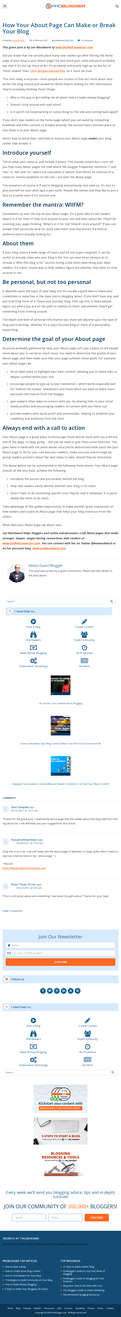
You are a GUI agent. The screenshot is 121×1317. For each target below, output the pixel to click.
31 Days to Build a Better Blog (78, 1266)
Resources (49, 1308)
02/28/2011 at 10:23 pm (29, 843)
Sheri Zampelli (19, 807)
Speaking (79, 1308)
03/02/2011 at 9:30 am (29, 888)
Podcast (27, 1308)
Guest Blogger (18, 40)
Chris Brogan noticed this (47, 71)
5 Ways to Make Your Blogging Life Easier (26, 1289)
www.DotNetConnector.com (74, 47)
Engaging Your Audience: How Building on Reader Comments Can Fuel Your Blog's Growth (60, 784)
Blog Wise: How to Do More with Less (82, 1285)
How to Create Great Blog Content (22, 1271)
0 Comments (87, 40)
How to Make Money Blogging (20, 1284)
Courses (68, 1308)
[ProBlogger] (65, 6)
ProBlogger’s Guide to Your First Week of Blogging (84, 1272)
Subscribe (60, 962)
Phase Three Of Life (23, 884)
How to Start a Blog (15, 1266)
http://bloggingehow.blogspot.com (24, 868)
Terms (100, 1308)
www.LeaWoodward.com (49, 548)
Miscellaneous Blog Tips (62, 40)
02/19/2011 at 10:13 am (24, 810)
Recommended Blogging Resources (81, 1294)
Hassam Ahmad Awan (24, 839)
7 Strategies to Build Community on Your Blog (28, 1280)
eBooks (37, 1308)
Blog (18, 1308)
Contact (110, 1308)
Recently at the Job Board (21, 1238)
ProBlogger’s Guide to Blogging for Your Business (83, 1280)
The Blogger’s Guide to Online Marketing (83, 1290)
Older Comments (12, 911)
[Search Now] (111, 601)
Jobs (59, 1308)
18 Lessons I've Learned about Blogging (60, 703)
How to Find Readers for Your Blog (23, 1275)
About (10, 1308)
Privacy (90, 1308)
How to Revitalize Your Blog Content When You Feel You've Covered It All (60, 743)
